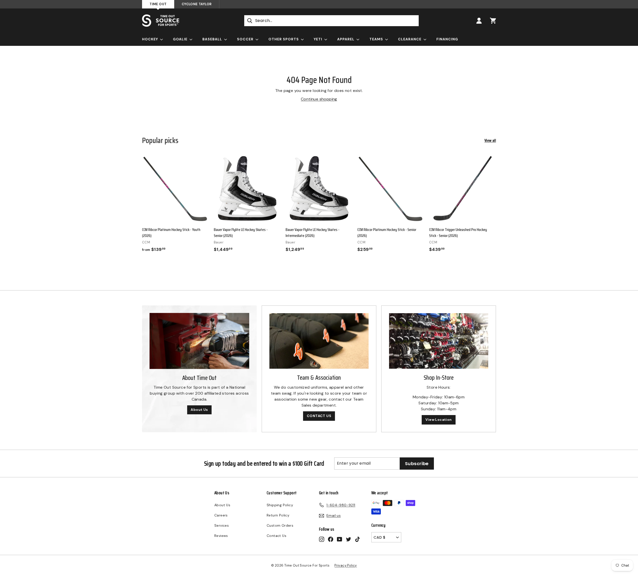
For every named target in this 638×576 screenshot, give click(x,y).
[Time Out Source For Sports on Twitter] (348, 539)
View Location (438, 419)
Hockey (150, 39)
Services (221, 525)
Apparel (346, 39)
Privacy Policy (345, 565)
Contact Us (276, 535)
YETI (318, 39)
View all (490, 141)
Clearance (410, 39)
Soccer (245, 39)
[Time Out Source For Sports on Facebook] (330, 539)
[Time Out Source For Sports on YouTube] (339, 539)
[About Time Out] (199, 341)
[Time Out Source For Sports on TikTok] (357, 539)
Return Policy (278, 515)
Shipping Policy (280, 505)
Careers (221, 515)
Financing (447, 39)
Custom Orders (280, 525)
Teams (376, 39)
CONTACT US (319, 416)
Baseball (212, 39)
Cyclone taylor (197, 4)
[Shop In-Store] (438, 341)
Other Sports (284, 39)
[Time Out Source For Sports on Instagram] (321, 539)
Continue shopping (319, 99)
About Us (199, 409)
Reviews (221, 535)
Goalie (180, 39)
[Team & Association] (319, 341)
